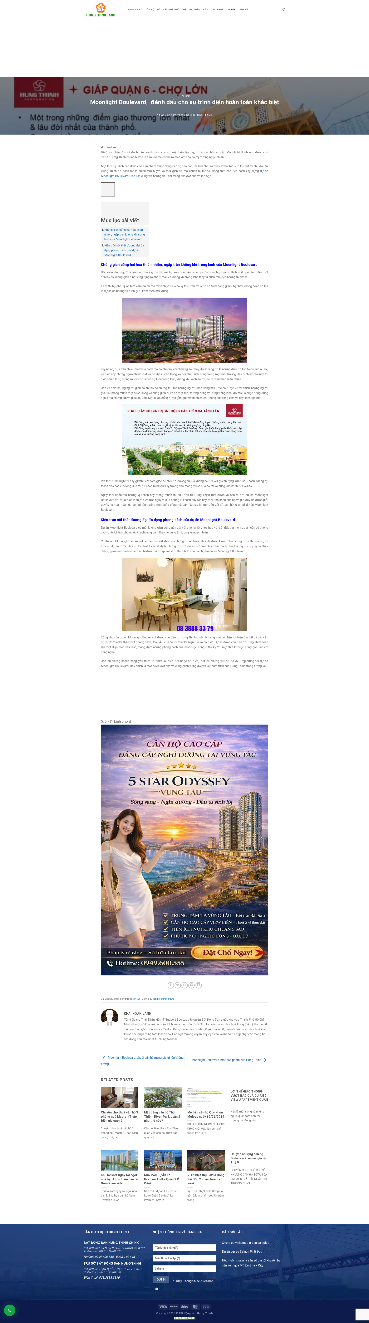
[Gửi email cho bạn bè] (184, 985)
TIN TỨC (231, 9)
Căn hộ (149, 9)
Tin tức (184, 95)
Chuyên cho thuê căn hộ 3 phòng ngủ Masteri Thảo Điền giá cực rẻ (119, 1116)
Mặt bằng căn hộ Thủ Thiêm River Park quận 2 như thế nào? (162, 1116)
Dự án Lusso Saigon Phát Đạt (242, 1251)
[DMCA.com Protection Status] (184, 1318)
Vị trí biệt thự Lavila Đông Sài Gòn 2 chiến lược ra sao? (205, 1179)
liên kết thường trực (163, 998)
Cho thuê (217, 9)
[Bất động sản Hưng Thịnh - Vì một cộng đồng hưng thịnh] (103, 9)
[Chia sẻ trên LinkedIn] (198, 985)
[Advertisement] (184, 48)
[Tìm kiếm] (284, 9)
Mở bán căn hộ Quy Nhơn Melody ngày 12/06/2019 (205, 1114)
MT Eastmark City (251, 1265)
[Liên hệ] (9, 1310)
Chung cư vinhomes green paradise (245, 1243)
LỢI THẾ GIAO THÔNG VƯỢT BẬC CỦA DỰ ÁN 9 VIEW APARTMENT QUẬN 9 (249, 1098)
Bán (205, 9)
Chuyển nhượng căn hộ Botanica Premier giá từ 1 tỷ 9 (248, 1158)
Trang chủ (135, 9)
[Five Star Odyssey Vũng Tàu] (184, 849)
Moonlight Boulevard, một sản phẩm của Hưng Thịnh (226, 1060)
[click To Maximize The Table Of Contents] (108, 189)
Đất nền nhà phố (168, 9)
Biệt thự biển (191, 9)
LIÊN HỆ (243, 9)
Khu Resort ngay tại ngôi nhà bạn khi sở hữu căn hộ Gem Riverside (119, 1179)
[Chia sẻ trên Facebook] (171, 985)
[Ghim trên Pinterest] (191, 985)
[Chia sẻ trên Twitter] (178, 985)
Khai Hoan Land (201, 115)
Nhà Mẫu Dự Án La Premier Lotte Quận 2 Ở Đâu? (161, 1179)
